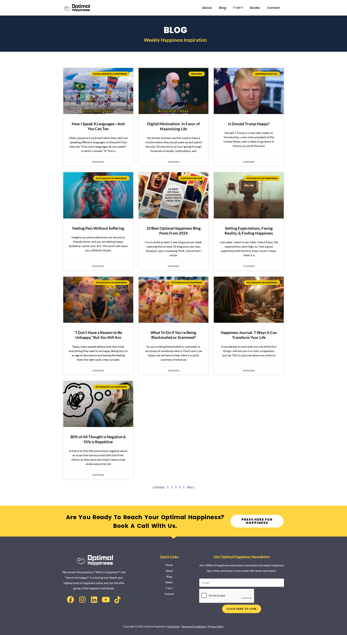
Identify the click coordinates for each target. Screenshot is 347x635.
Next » (191, 486)
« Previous (158, 486)
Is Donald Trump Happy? (249, 123)
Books (255, 8)
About (207, 8)
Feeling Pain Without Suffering (98, 228)
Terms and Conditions (193, 626)
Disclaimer (173, 626)
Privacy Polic (215, 626)
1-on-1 (238, 8)
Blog (222, 8)
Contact (273, 8)
